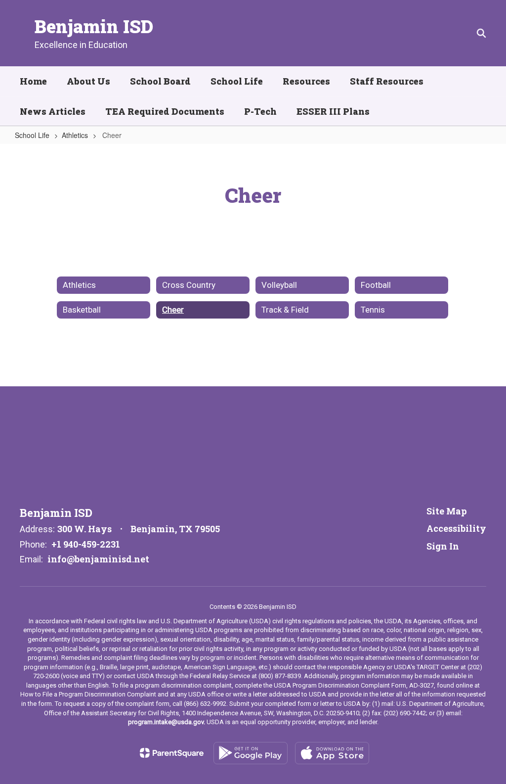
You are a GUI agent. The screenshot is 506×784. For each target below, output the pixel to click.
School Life (32, 135)
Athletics (75, 135)
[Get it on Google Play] (250, 753)
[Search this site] (481, 33)
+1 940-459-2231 (85, 544)
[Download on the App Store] (332, 753)
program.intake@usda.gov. (166, 722)
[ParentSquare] (171, 752)
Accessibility (456, 528)
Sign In (442, 546)
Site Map (446, 511)
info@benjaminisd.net (98, 559)
